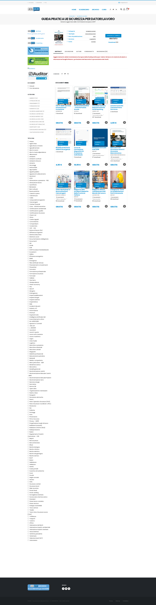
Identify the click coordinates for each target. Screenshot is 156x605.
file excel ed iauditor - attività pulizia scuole (81, 107)
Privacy (111, 601)
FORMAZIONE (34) (35, 106)
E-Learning (38, 43)
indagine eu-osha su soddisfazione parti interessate (117, 191)
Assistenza (39, 2)
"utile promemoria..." (116, 159)
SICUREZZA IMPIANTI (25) (36, 116)
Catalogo (72, 16)
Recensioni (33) (102, 51)
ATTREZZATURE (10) (35, 101)
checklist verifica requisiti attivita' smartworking (99, 107)
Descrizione (69, 51)
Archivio (95, 9)
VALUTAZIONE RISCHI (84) (37, 132)
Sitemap (117, 601)
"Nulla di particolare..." (98, 155)
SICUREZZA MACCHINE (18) (37, 121)
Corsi (104, 9)
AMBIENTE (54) (34, 98)
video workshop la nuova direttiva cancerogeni (63, 191)
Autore (78, 51)
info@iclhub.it (124, 2)
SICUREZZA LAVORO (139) (37, 119)
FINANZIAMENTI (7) (35, 103)
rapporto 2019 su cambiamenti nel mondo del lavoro (99, 191)
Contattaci (125, 601)
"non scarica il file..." (98, 115)
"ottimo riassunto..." (61, 199)
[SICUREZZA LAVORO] (63, 96)
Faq (45, 2)
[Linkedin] (116, 9)
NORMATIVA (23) (34, 108)
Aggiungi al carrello (113, 35)
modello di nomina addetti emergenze (63, 148)
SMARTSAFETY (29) (35, 127)
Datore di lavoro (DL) (90, 34)
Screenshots (89, 51)
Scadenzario (84, 9)
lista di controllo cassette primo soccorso (116, 107)
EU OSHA (94, 42)
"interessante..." (96, 199)
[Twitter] (113, 9)
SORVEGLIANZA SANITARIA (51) (38, 129)
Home (74, 9)
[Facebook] (110, 9)
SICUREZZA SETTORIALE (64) (37, 124)
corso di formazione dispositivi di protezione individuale (79, 151)
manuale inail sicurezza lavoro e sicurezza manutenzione (117, 150)
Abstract (58, 51)
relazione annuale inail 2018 (99, 148)
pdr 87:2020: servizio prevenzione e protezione (63, 107)
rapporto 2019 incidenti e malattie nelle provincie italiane (81, 192)
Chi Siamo (31, 2)
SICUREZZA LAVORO (82, 16)
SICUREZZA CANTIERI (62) (36, 114)
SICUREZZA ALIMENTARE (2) (37, 111)
